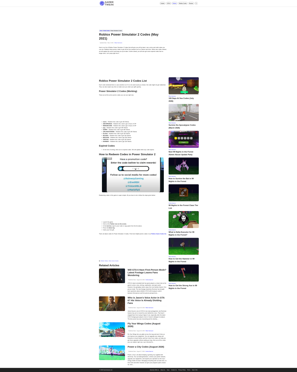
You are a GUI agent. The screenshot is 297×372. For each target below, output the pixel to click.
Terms (188, 370)
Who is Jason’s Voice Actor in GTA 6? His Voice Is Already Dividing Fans (146, 300)
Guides (163, 3)
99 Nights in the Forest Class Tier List (183, 206)
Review (191, 3)
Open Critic (195, 370)
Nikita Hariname (118, 42)
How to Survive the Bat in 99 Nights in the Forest (181, 179)
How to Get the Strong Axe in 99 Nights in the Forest (183, 286)
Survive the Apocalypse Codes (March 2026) (182, 126)
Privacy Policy (182, 370)
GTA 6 (168, 3)
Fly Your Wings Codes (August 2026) (144, 325)
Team (168, 370)
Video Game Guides (114, 260)
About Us (162, 370)
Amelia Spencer (149, 279)
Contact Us (174, 370)
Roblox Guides (106, 30)
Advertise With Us (154, 370)
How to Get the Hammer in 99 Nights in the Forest (181, 260)
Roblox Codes (183, 3)
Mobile (102, 260)
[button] (196, 3)
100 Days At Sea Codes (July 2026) (181, 99)
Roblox (175, 3)
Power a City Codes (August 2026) (146, 347)
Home (101, 30)
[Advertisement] (148, 17)
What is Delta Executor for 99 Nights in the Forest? (181, 233)
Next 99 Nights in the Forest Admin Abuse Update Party (181, 153)
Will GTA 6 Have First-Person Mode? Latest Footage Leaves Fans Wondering (147, 272)
